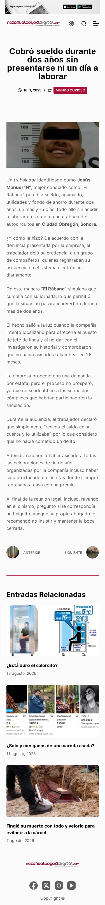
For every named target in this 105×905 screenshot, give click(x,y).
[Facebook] (33, 885)
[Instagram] (59, 885)
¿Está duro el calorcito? (32, 665)
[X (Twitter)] (46, 885)
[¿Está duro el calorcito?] (52, 631)
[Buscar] (83, 23)
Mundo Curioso (70, 90)
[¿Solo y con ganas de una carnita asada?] (52, 711)
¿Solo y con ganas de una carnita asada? (50, 745)
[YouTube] (71, 885)
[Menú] (96, 23)
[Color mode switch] (71, 23)
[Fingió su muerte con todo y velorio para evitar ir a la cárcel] (52, 791)
